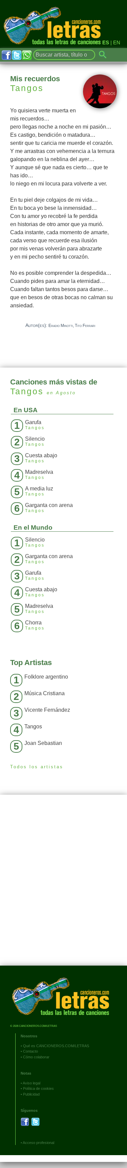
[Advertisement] (63, 885)
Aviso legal (31, 1083)
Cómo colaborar (36, 1057)
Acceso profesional (38, 1143)
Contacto (30, 1051)
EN (116, 42)
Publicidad (31, 1094)
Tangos (27, 88)
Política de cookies (38, 1088)
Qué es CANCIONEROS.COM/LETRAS (56, 1046)
